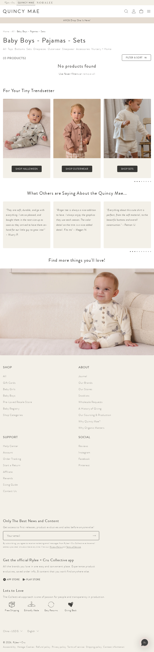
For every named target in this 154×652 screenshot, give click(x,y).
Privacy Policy (56, 547)
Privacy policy (59, 647)
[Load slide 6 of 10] (141, 251)
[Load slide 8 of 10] (146, 251)
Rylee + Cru (19, 642)
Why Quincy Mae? (90, 421)
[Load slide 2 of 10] (132, 251)
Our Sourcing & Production (95, 415)
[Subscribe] (94, 535)
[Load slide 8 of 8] (150, 181)
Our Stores (85, 389)
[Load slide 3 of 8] (139, 181)
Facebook (84, 459)
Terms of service (75, 647)
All (4, 376)
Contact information (113, 647)
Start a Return (11, 465)
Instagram (84, 452)
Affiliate (8, 472)
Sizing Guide (10, 484)
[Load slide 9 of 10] (148, 251)
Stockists (84, 395)
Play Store (33, 579)
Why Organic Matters (91, 427)
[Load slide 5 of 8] (144, 181)
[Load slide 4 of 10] (137, 251)
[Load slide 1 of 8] (135, 181)
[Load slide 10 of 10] (150, 251)
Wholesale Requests (91, 402)
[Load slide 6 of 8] (146, 181)
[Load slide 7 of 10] (144, 251)
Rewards (8, 478)
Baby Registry (11, 408)
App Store (13, 579)
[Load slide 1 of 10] (130, 251)
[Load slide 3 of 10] (135, 251)
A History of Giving (90, 408)
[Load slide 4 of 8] (141, 181)
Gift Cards (9, 382)
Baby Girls (9, 389)
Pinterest (84, 465)
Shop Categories (13, 415)
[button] (149, 11)
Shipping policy (94, 647)
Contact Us (10, 491)
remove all (89, 73)
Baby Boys (9, 395)
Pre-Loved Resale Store (17, 402)
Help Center (10, 446)
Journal (83, 376)
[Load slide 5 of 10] (139, 251)
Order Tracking (12, 459)
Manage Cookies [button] (25, 647)
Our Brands (85, 382)
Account (8, 452)
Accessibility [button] (9, 647)
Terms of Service (73, 547)
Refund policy (43, 647)
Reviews (83, 446)
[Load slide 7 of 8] (148, 181)
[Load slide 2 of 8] (137, 181)
